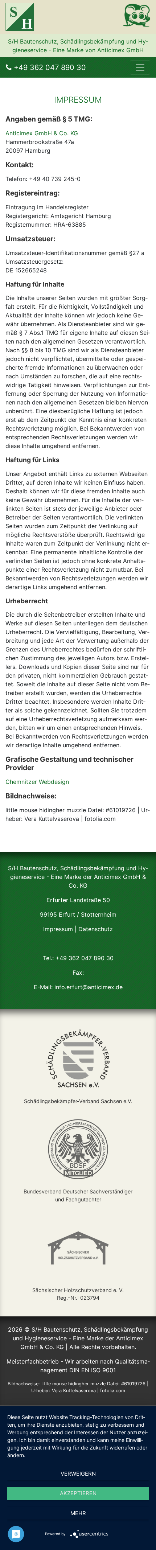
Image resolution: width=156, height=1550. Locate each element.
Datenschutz (95, 929)
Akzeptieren (78, 1493)
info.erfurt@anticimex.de (88, 987)
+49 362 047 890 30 (49, 67)
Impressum (58, 929)
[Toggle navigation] (140, 67)
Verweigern (78, 1473)
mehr (78, 1513)
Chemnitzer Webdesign (37, 781)
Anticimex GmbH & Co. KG (41, 133)
